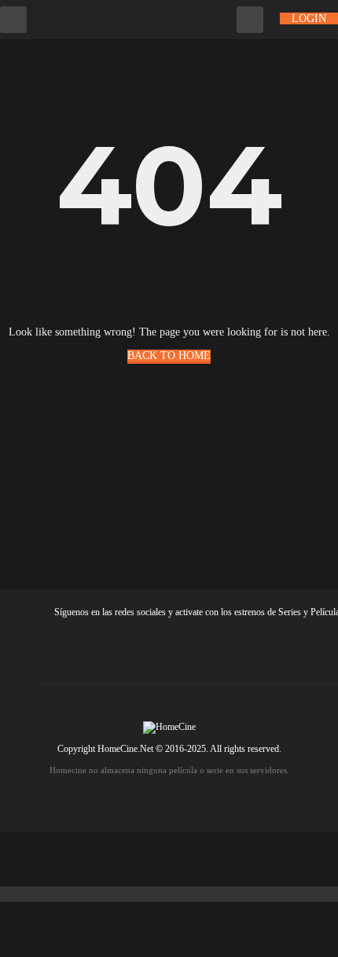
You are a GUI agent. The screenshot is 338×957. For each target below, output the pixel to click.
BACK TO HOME (169, 355)
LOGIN (309, 18)
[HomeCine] (95, 18)
